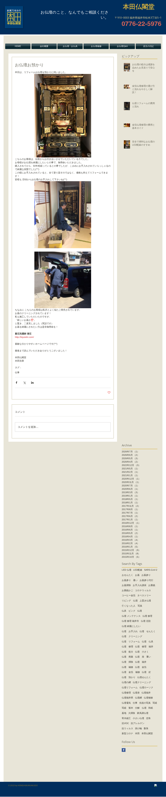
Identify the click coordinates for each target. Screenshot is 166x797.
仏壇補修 (148, 697)
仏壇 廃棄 (127, 656)
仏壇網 (138, 697)
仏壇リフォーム (130, 687)
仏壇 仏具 (147, 641)
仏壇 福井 (140, 662)
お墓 (137, 575)
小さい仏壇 (138, 718)
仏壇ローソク (146, 687)
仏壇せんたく (144, 677)
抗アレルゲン (137, 723)
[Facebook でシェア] (16, 382)
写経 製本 (127, 708)
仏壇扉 (136, 692)
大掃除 (131, 713)
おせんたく (127, 575)
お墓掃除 (126, 585)
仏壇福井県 (127, 697)
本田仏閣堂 (147, 733)
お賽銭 (151, 585)
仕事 (17, 372)
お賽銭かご (127, 590)
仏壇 (139, 610)
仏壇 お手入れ (130, 631)
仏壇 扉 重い (143, 656)
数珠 (146, 728)
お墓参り (146, 575)
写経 (155, 703)
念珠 (148, 718)
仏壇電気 (126, 703)
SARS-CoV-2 (150, 570)
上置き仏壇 (145, 600)
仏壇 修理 (147, 616)
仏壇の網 (126, 682)
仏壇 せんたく (147, 631)
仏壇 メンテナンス (131, 616)
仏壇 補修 (127, 667)
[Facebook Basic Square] (123, 750)
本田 (137, 733)
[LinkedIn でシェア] (32, 382)
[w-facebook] (155, 785)
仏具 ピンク (128, 610)
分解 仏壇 (140, 708)
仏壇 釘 (146, 672)
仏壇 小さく (142, 651)
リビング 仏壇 (130, 600)
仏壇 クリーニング (132, 636)
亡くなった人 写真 (132, 605)
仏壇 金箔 (140, 667)
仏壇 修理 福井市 (130, 621)
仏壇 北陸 (146, 621)
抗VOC (125, 723)
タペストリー (144, 595)
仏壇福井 (146, 692)
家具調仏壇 (142, 713)
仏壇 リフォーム (131, 641)
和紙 (150, 708)
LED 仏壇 (126, 570)
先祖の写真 (145, 703)
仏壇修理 (126, 692)
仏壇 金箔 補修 (131, 672)
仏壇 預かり (128, 677)
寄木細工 (126, 718)
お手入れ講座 (139, 585)
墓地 (124, 713)
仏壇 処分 (127, 651)
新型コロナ (127, 733)
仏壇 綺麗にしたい (131, 626)
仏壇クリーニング (142, 682)
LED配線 (137, 570)
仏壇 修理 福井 (144, 646)
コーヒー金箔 (128, 595)
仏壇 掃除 (127, 662)
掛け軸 (138, 728)
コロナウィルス (143, 590)
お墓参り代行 (146, 580)
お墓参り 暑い (130, 580)
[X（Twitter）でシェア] (24, 382)
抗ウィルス (127, 728)
